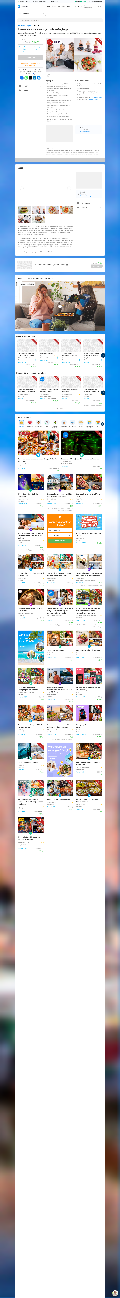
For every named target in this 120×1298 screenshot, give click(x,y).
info (33, 74)
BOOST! (36, 26)
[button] (22, 188)
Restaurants (61, 6)
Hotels (68, 6)
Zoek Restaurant (60, 540)
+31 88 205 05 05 (97, 97)
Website (30, 90)
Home (48, 6)
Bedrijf (30, 86)
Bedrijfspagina (89, 203)
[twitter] (30, 78)
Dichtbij (54, 6)
